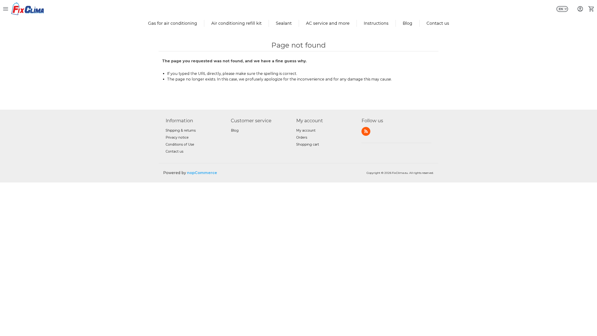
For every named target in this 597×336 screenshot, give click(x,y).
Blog (407, 23)
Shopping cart (307, 144)
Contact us (438, 23)
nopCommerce (202, 173)
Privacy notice (177, 137)
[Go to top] (589, 326)
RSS (365, 131)
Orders (301, 137)
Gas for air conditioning (172, 23)
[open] (5, 8)
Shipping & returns (181, 130)
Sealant (284, 23)
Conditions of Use (180, 144)
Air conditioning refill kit (236, 23)
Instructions (376, 23)
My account (306, 130)
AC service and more (328, 23)
